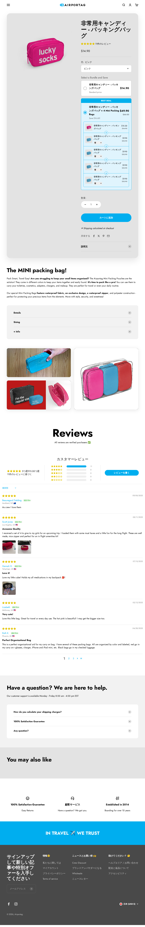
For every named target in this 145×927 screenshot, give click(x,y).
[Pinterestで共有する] (103, 236)
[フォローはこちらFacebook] (9, 904)
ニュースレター (80, 878)
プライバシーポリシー (54, 873)
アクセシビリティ (117, 873)
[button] (88, 43)
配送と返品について (118, 868)
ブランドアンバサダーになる (87, 868)
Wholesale (77, 873)
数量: (83, 198)
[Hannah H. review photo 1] (9, 588)
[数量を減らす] (85, 204)
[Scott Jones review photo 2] (24, 547)
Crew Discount (79, 862)
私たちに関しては (52, 862)
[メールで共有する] (108, 236)
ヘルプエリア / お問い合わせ (123, 862)
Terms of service (50, 878)
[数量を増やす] (97, 204)
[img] (9, 496)
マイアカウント (51, 868)
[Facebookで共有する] (93, 236)
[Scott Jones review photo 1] (9, 547)
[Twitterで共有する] (98, 236)
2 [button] (69, 658)
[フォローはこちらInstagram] (16, 904)
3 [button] (73, 658)
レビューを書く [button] (122, 472)
